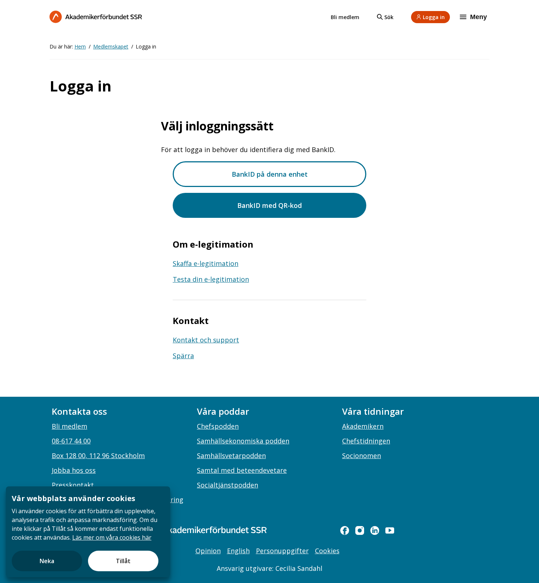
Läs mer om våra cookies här (111, 537)
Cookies (327, 550)
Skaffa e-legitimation (205, 263)
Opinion (208, 550)
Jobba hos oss (74, 470)
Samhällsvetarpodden (231, 455)
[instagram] (359, 530)
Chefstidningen (366, 440)
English (238, 550)
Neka (47, 561)
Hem (80, 46)
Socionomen (361, 455)
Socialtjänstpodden (227, 485)
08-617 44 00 (71, 440)
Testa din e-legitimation (211, 279)
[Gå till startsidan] (203, 530)
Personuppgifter (282, 550)
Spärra (183, 355)
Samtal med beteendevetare (242, 470)
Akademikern (363, 426)
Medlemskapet (110, 46)
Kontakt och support (206, 339)
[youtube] (389, 530)
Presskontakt (73, 485)
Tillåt (123, 561)
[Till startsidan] (96, 17)
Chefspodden (218, 426)
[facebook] (344, 530)
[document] (88, 531)
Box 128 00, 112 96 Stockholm (98, 455)
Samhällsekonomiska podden (243, 440)
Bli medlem (345, 17)
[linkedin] (374, 530)
